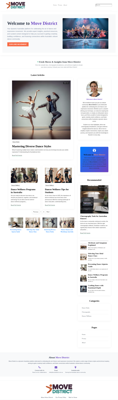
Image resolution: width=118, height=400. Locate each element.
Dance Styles (85, 308)
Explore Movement (18, 44)
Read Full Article (17, 155)
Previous (35, 212)
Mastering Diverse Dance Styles (31, 146)
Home (55, 5)
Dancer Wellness (15, 185)
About (65, 5)
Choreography (86, 312)
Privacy (60, 5)
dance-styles (16, 142)
